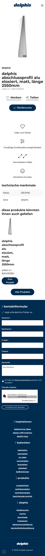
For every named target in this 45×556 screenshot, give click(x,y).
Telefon (5, 351)
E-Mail (5, 340)
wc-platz (22, 457)
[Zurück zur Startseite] (22, 5)
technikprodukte (22, 493)
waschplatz (22, 454)
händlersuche (22, 510)
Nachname (7, 329)
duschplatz (22, 464)
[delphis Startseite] (22, 543)
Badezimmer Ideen (22, 429)
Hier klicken (22, 397)
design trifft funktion (22, 433)
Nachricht (6, 362)
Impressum (22, 521)
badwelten (22, 450)
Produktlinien (22, 485)
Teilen (34, 97)
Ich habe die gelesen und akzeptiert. (23, 381)
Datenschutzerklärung (23, 380)
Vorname (6, 318)
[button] (42, 5)
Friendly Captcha (9, 387)
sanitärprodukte (22, 489)
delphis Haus (22, 436)
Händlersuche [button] (24, 107)
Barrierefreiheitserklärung (22, 528)
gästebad (22, 468)
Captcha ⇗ (29, 400)
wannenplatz (22, 461)
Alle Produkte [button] (22, 292)
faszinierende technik (22, 496)
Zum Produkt (10, 281)
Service (22, 514)
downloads (22, 517)
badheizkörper (22, 472)
